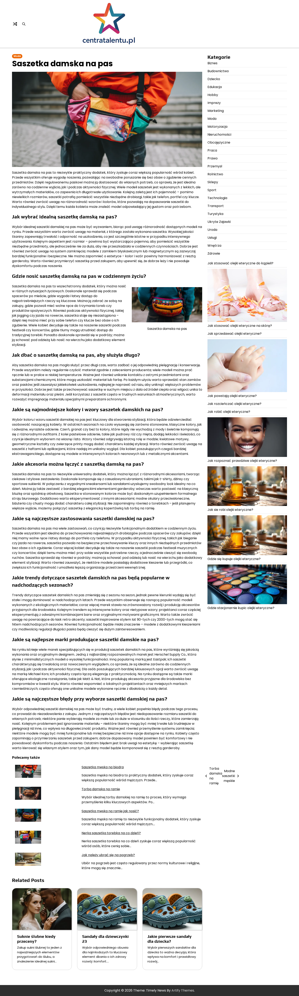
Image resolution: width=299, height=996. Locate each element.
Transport (215, 206)
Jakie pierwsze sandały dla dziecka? (169, 939)
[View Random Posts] (15, 24)
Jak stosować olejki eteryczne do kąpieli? (240, 263)
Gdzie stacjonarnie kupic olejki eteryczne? (240, 608)
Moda (17, 56)
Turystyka (215, 213)
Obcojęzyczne (218, 142)
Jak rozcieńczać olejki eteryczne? (234, 403)
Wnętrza (214, 245)
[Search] (24, 24)
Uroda (212, 229)
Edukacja (214, 87)
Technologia (217, 198)
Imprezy (214, 102)
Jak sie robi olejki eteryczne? (230, 509)
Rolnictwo (215, 174)
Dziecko (213, 79)
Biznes (212, 63)
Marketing (215, 110)
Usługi (212, 237)
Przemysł (214, 166)
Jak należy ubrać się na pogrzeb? (108, 855)
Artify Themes (182, 990)
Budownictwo (218, 71)
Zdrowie (213, 253)
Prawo (212, 158)
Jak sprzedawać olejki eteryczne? (234, 333)
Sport (211, 190)
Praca (212, 150)
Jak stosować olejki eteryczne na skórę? (239, 325)
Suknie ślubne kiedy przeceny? (36, 939)
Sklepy (212, 182)
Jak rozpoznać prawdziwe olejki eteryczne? (242, 460)
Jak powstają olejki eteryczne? (232, 395)
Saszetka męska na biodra (103, 767)
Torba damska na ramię (101, 789)
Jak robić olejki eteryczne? (228, 411)
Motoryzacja (217, 126)
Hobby (212, 95)
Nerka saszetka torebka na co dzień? (111, 833)
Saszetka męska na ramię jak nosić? (110, 811)
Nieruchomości (219, 134)
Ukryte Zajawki (219, 221)
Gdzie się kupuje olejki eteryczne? (234, 559)
